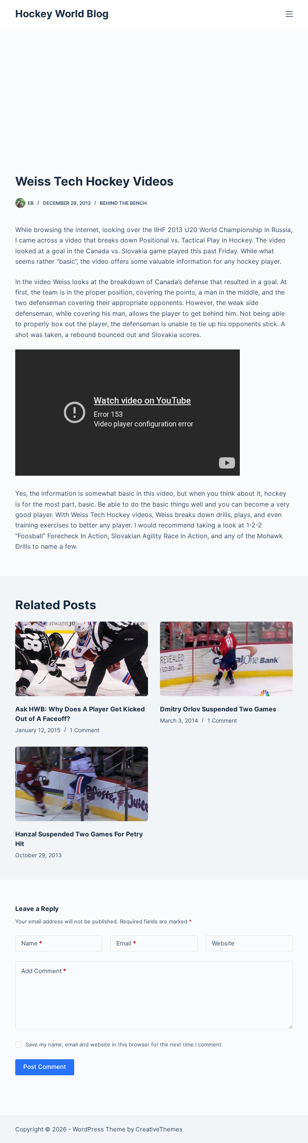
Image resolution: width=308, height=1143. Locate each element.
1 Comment (84, 730)
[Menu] (289, 14)
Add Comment (43, 971)
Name (31, 943)
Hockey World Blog (62, 14)
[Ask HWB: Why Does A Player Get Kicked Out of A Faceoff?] (81, 659)
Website (223, 943)
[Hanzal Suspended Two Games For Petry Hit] (81, 784)
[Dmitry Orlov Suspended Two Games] (226, 659)
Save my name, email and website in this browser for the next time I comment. (124, 1044)
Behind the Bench (123, 203)
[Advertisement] (154, 88)
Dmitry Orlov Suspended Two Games (218, 709)
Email (126, 943)
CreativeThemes (159, 1129)
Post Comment (44, 1066)
